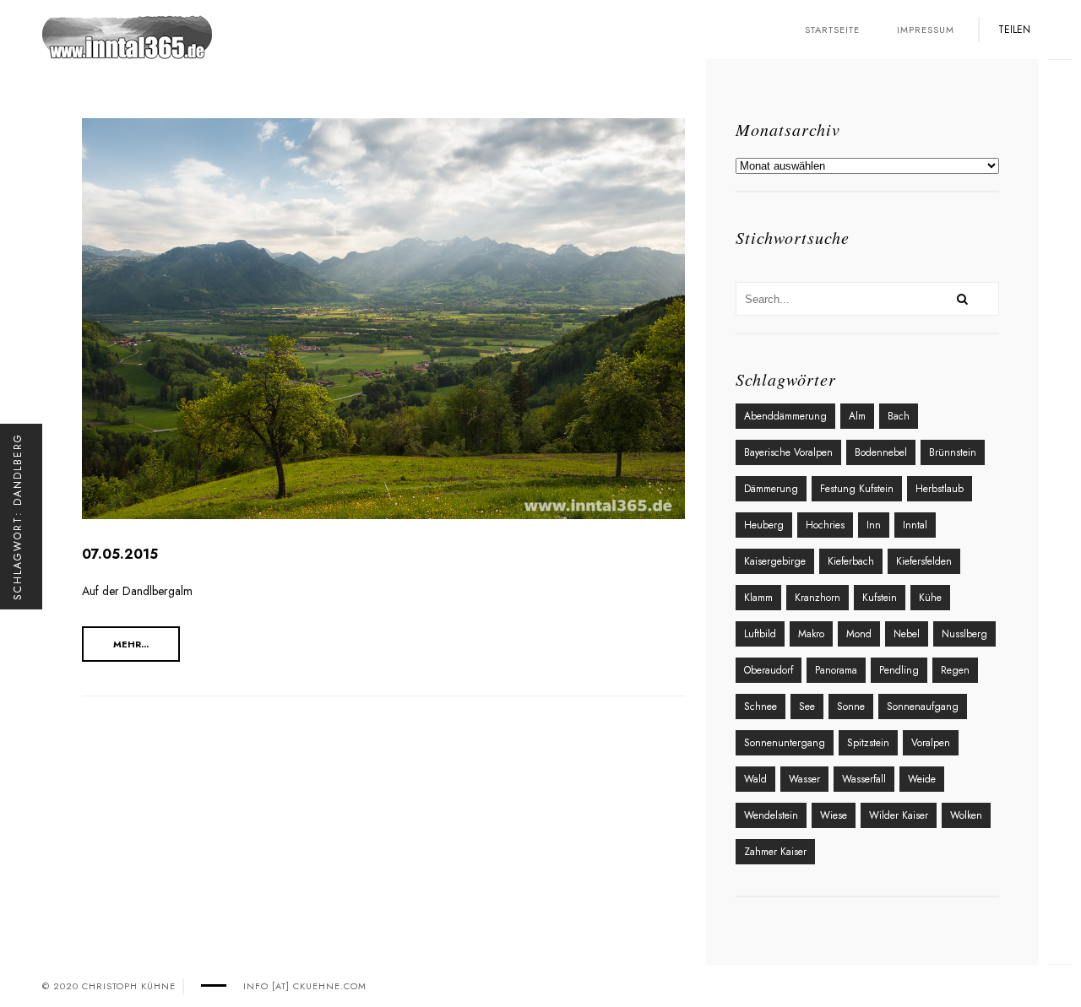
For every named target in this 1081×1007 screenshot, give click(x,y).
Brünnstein (952, 452)
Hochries (825, 525)
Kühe (930, 597)
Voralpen (930, 742)
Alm (857, 416)
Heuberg (764, 525)
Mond (859, 634)
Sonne (851, 706)
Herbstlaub (939, 488)
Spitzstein (868, 742)
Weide (922, 779)
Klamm (758, 597)
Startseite (832, 29)
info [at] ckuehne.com (305, 986)
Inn (873, 525)
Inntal (915, 525)
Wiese (833, 815)
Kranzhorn (817, 597)
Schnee (760, 706)
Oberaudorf (768, 670)
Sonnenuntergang (784, 742)
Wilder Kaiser (898, 815)
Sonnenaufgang (923, 706)
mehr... (131, 644)
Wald (755, 779)
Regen (955, 670)
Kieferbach (851, 561)
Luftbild (760, 634)
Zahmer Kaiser (775, 851)
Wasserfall (864, 779)
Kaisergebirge (775, 561)
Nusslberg (964, 634)
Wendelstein (771, 815)
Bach (899, 416)
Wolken (966, 815)
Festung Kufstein (857, 488)
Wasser (804, 779)
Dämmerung (771, 488)
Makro (811, 634)
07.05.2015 (120, 554)
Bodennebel (881, 452)
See (807, 706)
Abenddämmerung (785, 416)
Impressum (925, 29)
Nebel (907, 634)
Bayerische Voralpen (788, 452)
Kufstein (879, 597)
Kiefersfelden (924, 561)
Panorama (836, 670)
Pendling (899, 670)
